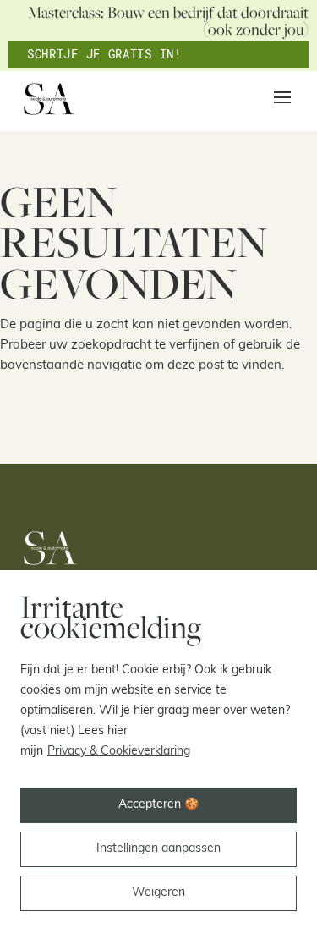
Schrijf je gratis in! (104, 54)
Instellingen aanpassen (158, 849)
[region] (158, 749)
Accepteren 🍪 (158, 805)
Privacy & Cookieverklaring (118, 751)
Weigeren (158, 893)
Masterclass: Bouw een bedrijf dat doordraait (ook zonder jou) (168, 20)
